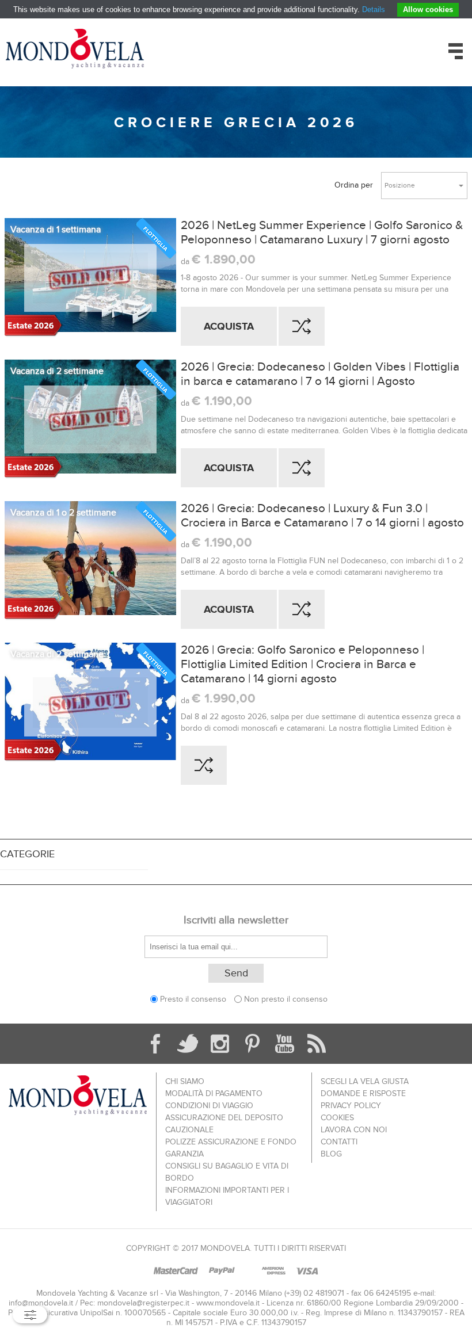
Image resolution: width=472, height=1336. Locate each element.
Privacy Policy (351, 1105)
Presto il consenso (193, 999)
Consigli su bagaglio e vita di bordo (226, 1172)
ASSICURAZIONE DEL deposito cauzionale (224, 1124)
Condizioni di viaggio (209, 1105)
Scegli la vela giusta (365, 1081)
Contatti (339, 1142)
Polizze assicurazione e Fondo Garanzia (230, 1148)
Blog (331, 1154)
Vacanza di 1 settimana (55, 229)
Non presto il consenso (286, 999)
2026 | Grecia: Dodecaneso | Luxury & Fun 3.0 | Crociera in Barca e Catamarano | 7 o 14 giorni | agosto (322, 515)
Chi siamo (184, 1081)
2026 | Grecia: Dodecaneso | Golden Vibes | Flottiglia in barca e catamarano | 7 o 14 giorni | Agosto (320, 374)
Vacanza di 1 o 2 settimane (63, 512)
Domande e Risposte (363, 1093)
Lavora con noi (354, 1130)
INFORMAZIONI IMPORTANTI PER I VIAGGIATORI (227, 1196)
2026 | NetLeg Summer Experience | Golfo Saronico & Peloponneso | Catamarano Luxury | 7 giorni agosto (322, 232)
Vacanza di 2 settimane (57, 371)
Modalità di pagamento (213, 1093)
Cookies (337, 1118)
